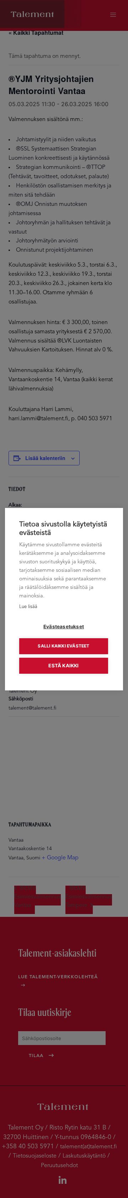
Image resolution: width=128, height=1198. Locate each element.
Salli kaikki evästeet (63, 646)
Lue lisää (28, 607)
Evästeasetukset (63, 626)
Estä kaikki (63, 665)
